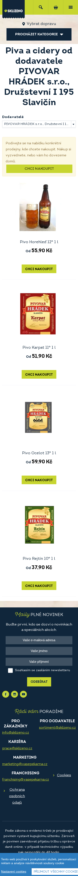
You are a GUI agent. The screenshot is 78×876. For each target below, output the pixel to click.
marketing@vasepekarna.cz (24, 764)
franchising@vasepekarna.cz (25, 779)
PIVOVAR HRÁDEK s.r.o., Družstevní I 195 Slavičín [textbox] (40, 124)
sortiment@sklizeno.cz (57, 728)
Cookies (64, 775)
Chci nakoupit (39, 169)
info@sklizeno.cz (15, 732)
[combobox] (39, 124)
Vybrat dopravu (41, 24)
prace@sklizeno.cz (17, 748)
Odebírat (39, 682)
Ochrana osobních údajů (17, 796)
